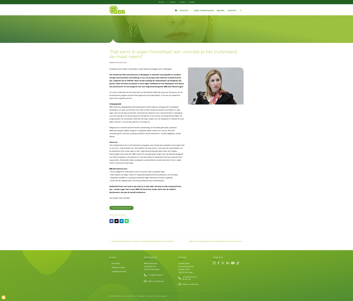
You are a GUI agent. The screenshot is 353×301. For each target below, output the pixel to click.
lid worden (116, 263)
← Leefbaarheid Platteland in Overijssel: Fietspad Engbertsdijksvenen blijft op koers (141, 241)
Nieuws (182, 2)
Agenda (192, 2)
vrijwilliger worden (119, 271)
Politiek (161, 2)
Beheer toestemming (3, 297)
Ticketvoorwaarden (161, 296)
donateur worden (118, 267)
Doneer (172, 2)
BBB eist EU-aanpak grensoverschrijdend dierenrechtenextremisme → (216, 241)
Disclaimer (150, 296)
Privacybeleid (141, 296)
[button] (166, 2)
